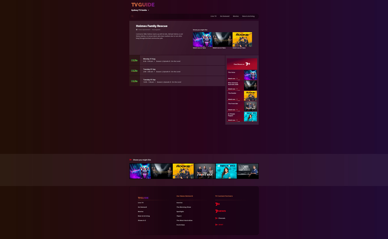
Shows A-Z (142, 220)
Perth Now (181, 225)
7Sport (179, 216)
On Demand (224, 16)
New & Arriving (248, 16)
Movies (236, 16)
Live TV (213, 16)
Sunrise (179, 203)
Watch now (231, 78)
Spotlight (180, 211)
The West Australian (184, 220)
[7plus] (217, 205)
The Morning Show (184, 207)
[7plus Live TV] (220, 219)
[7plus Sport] (219, 225)
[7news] (220, 212)
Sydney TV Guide (139, 10)
